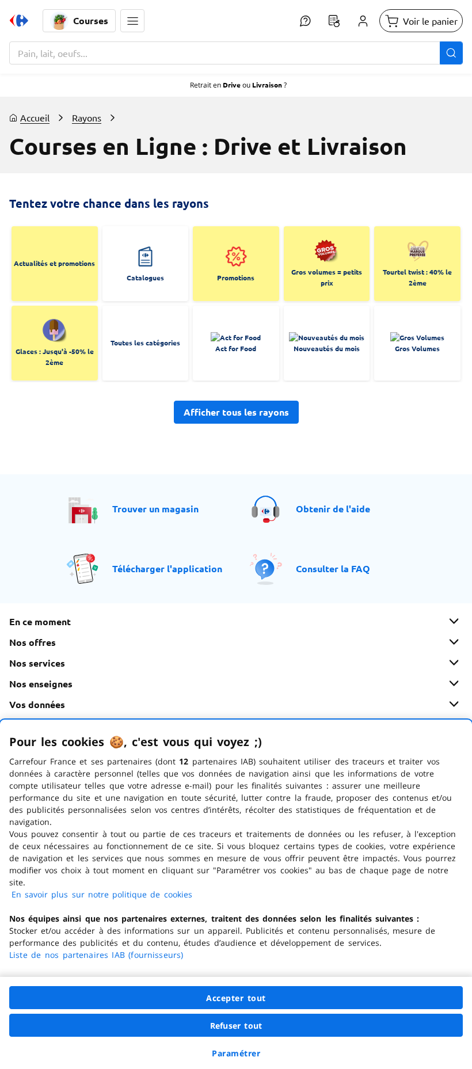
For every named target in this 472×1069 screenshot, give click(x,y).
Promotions (235, 277)
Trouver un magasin (155, 509)
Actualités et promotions (54, 263)
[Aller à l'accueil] (19, 20)
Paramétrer (236, 1053)
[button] (132, 20)
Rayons (86, 117)
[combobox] (236, 52)
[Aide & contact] (305, 20)
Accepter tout (236, 997)
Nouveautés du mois (327, 348)
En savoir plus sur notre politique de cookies (102, 894)
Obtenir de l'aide (333, 509)
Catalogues (145, 277)
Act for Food (235, 348)
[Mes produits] (334, 20)
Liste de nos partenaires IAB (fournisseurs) (96, 954)
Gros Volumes (417, 348)
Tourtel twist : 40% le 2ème (417, 277)
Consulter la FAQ (333, 568)
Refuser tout (236, 1025)
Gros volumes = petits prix (326, 277)
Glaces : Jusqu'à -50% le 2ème (55, 357)
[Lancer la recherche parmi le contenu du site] (451, 53)
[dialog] (236, 894)
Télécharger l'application (167, 568)
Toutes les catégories (145, 342)
